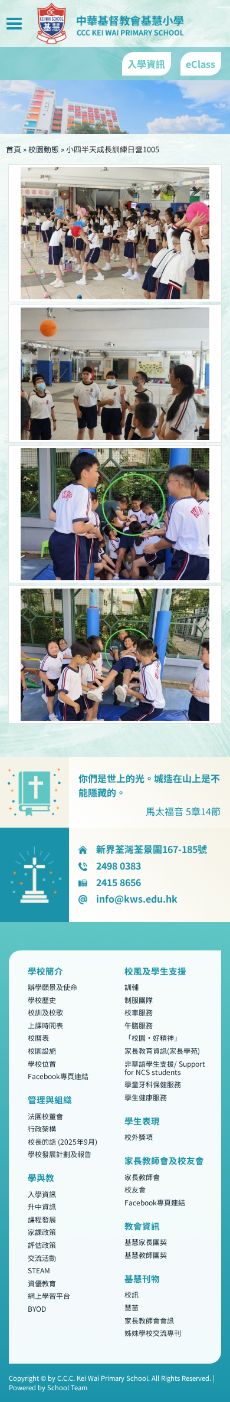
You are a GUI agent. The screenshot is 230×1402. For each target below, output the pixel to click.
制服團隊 (138, 1000)
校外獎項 (138, 1137)
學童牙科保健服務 (152, 1085)
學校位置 (42, 1063)
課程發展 (42, 1219)
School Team (67, 1387)
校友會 (135, 1190)
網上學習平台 (49, 1296)
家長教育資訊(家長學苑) (162, 1050)
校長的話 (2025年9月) (62, 1141)
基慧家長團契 (145, 1242)
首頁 (13, 149)
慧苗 (131, 1307)
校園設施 (42, 1050)
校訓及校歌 (45, 1013)
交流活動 (42, 1258)
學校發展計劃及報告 (59, 1154)
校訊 (131, 1295)
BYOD (37, 1308)
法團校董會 (45, 1116)
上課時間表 (45, 1025)
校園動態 (43, 149)
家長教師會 (142, 1177)
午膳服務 (138, 1025)
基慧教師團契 (145, 1255)
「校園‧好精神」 (152, 1038)
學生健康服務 (145, 1097)
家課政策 (42, 1232)
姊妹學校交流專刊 (152, 1333)
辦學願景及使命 (52, 987)
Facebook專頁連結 (58, 1076)
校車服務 (138, 1013)
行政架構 (42, 1128)
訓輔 (131, 987)
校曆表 (38, 1038)
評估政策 (42, 1245)
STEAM (39, 1271)
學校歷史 (42, 1000)
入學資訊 (42, 1194)
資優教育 (42, 1283)
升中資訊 (42, 1207)
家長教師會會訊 (149, 1320)
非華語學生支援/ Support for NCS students (164, 1067)
